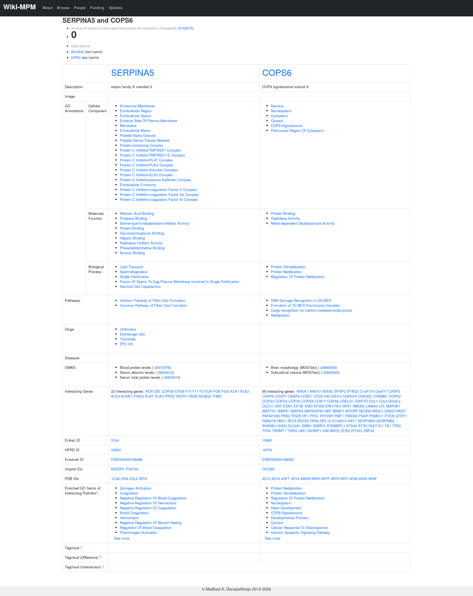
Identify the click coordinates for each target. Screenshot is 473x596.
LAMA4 (372, 406)
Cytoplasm (279, 115)
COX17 (320, 401)
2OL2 (133, 478)
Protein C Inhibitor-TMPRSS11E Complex (152, 155)
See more (121, 538)
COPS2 (395, 396)
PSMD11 (376, 415)
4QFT (285, 478)
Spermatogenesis (134, 271)
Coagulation (129, 493)
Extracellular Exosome (138, 184)
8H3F (372, 478)
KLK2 (244, 391)
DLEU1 (267, 406)
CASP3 (394, 391)
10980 (267, 440)
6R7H (335, 478)
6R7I (344, 478)
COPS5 (295, 401)
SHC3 (282, 425)
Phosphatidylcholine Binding (142, 247)
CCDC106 (321, 396)
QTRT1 (401, 415)
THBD (217, 396)
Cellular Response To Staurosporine (299, 527)
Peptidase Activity (285, 218)
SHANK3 (269, 425)
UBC (302, 430)
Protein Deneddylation (288, 266)
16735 (267, 449)
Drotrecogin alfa (132, 334)
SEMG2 (204, 396)
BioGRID (77, 51)
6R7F (325, 478)
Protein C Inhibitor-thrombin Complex (149, 169)
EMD (309, 406)
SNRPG (319, 425)
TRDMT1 (279, 430)
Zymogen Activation (135, 488)
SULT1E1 (375, 425)
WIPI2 (335, 430)
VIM (325, 430)
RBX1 (281, 420)
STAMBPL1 (336, 425)
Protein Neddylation (286, 271)
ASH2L (327, 391)
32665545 (328, 367)
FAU (337, 406)
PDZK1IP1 (300, 415)
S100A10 (339, 420)
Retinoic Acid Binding (137, 213)
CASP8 (294, 396)
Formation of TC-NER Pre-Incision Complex (305, 305)
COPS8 (308, 401)
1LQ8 (115, 478)
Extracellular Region (136, 110)
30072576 (162, 367)
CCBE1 (307, 396)
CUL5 (383, 401)
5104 (115, 440)
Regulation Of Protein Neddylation (298, 276)
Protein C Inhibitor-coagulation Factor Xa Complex (159, 194)
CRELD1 (347, 401)
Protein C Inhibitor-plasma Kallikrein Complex (155, 179)
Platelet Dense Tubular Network (145, 140)
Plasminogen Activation (138, 532)
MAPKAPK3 (314, 410)
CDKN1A (350, 396)
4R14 (295, 478)
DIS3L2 (394, 401)
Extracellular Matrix (135, 130)
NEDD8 (365, 410)
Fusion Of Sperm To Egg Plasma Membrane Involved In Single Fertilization (179, 281)
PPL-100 (126, 343)
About (47, 7)
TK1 (388, 425)
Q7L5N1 (268, 468)
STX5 (362, 425)
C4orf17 (381, 391)
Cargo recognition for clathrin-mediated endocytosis (311, 310)
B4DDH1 (118, 468)
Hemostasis (129, 517)
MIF (328, 410)
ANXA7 (315, 391)
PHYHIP (326, 415)
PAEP (401, 410)
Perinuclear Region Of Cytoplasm (297, 130)
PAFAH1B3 (271, 415)
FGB (217, 391)
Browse (63, 7)
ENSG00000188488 (126, 459)
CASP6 (268, 396)
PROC (170, 396)
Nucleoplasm (281, 110)
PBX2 (285, 415)
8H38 (353, 478)
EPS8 (179, 391)
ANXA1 (302, 391)
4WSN (305, 478)
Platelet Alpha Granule (137, 135)
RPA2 (314, 420)
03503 (116, 449)
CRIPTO (361, 401)
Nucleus (277, 105)
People (80, 7)
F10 (188, 391)
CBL (157, 391)
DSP (278, 406)
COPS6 (277, 72)
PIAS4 (138, 396)
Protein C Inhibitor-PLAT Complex (146, 160)
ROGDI (303, 420)
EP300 (319, 406)
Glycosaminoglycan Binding (142, 233)
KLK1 (234, 391)
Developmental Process (290, 517)
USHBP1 (314, 430)
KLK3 (115, 396)
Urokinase (128, 329)
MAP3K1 (393, 406)
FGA (208, 391)
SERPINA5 (132, 72)
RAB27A (269, 420)
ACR (149, 391)
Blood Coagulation (134, 512)
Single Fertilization (134, 276)
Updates (115, 7)
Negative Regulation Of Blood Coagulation (153, 497)
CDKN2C (365, 396)
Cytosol (277, 120)
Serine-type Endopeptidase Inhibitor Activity (154, 223)
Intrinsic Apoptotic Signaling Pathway (300, 532)
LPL (382, 406)
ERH (329, 406)
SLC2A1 (294, 425)
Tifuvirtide (127, 339)
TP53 (396, 425)
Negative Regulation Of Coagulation (148, 507)
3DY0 (143, 478)
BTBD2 (353, 391)
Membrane (128, 125)
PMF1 (339, 415)
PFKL (314, 415)
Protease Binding (133, 218)
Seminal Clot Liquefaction (140, 286)
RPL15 (325, 420)
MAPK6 (297, 410)
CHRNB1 (380, 396)
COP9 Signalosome (286, 125)
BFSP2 (340, 391)
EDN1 (287, 406)
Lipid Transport (131, 266)
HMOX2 (359, 406)
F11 (195, 391)
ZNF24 (368, 430)
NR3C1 (377, 410)
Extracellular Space (135, 115)
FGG (225, 391)
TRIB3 (292, 430)
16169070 (184, 28)
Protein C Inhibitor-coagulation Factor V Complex (158, 189)
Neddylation (280, 315)
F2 (202, 391)
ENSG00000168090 (277, 459)
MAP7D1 (269, 410)
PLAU (159, 396)
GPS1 (346, 406)
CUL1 (373, 401)
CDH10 (336, 396)
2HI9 (124, 478)
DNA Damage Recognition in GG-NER (301, 300)
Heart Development (286, 507)
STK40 (351, 425)
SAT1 (352, 420)
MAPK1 (284, 410)
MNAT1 (338, 410)
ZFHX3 (356, 430)
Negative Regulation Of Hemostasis (148, 502)
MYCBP (351, 410)
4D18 (276, 478)
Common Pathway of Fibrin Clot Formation (153, 305)
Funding (97, 7)
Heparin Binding (132, 238)
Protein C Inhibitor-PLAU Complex (147, 164)
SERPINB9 (385, 420)
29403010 (165, 372)
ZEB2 (345, 430)
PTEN (389, 415)
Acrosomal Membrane (137, 105)
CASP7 (281, 396)
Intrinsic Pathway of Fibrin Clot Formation (153, 300)
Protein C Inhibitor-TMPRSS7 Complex (150, 150)
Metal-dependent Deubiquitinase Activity (303, 223)
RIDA (193, 396)
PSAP (363, 415)
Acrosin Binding (132, 252)
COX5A (333, 401)
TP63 (266, 430)
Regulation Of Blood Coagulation (145, 527)
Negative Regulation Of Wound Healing (150, 522)
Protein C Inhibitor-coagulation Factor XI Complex (159, 199)
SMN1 (307, 425)
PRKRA (351, 415)
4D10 (266, 478)
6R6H (316, 478)
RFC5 (291, 420)
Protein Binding (132, 228)
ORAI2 (389, 410)
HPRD (76, 57)
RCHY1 (182, 396)
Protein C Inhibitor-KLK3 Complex (146, 174)
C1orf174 (367, 391)
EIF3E (298, 406)
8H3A (363, 478)
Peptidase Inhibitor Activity (141, 242)
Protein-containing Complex (141, 145)
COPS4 (281, 401)
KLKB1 (126, 396)
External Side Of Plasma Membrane (148, 120)
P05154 (132, 468)
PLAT (149, 396)
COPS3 (268, 401)
